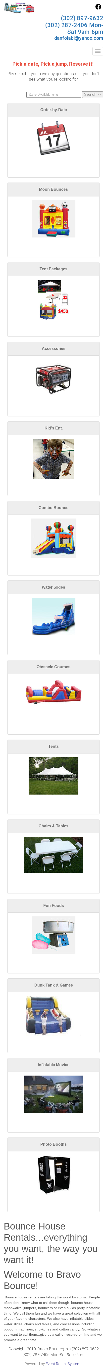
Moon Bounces (53, 189)
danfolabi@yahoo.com (78, 38)
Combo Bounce (53, 508)
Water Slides (53, 587)
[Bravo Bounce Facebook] (98, 8)
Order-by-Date (53, 110)
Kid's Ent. (54, 428)
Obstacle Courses (53, 667)
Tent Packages (53, 269)
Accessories (53, 348)
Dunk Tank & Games (53, 985)
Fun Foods (53, 905)
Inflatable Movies (53, 1065)
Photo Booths (53, 1144)
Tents (53, 746)
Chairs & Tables (53, 826)
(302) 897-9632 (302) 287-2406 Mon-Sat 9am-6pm (74, 25)
